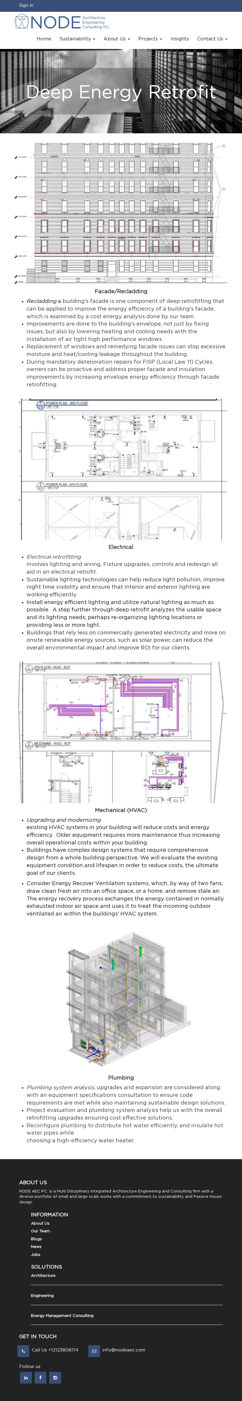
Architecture (43, 1276)
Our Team (40, 1231)
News (36, 1247)
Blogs (36, 1239)
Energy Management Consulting (62, 1316)
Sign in (26, 5)
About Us (40, 1224)
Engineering (42, 1296)
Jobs (35, 1255)
